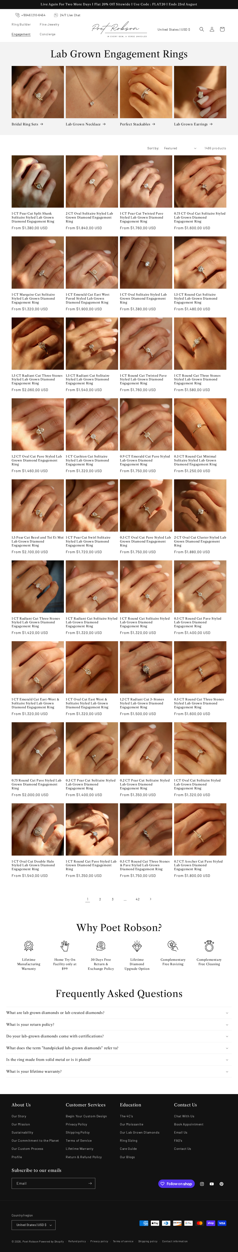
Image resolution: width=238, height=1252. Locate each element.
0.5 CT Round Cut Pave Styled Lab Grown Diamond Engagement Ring (197, 622)
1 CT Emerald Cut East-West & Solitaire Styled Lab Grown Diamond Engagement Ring (35, 703)
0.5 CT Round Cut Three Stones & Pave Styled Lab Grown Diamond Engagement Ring (145, 865)
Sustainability (22, 1132)
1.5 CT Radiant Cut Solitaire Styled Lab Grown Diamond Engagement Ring (87, 379)
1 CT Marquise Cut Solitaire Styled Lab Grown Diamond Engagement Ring (33, 298)
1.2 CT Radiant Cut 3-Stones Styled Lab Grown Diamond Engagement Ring (142, 703)
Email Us (181, 1132)
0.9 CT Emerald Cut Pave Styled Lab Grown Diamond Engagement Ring (145, 460)
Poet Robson (31, 1241)
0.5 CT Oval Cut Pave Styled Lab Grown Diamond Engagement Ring (145, 541)
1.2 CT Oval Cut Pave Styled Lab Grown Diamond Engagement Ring (37, 460)
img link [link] (29, 946)
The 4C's (126, 1116)
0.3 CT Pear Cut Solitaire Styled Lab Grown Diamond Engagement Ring (91, 784)
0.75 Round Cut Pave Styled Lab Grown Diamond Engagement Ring (37, 784)
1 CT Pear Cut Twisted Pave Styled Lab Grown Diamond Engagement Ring (141, 217)
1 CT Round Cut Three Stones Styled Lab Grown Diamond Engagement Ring (197, 379)
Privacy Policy (76, 1124)
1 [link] (88, 899)
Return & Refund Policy (84, 1157)
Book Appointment (189, 1124)
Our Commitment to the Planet (35, 1140)
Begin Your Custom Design (86, 1116)
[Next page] (150, 899)
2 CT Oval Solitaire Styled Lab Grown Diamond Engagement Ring (89, 217)
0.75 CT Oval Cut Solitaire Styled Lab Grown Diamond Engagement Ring (200, 217)
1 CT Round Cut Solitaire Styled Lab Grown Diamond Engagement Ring (145, 622)
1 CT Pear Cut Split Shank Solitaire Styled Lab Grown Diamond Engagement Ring (33, 217)
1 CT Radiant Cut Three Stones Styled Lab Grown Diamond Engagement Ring (36, 622)
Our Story (19, 1116)
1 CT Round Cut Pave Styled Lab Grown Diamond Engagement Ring (91, 865)
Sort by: (153, 148)
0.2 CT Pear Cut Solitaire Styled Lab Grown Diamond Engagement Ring (145, 784)
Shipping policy (148, 1241)
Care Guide (128, 1149)
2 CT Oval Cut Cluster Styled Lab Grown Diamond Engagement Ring (200, 541)
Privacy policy (99, 1241)
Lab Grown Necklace (83, 124)
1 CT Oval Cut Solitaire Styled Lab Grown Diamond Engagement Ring (197, 784)
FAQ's (178, 1140)
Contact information (175, 1241)
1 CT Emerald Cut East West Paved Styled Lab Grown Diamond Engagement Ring (88, 298)
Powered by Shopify (51, 1241)
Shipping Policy (78, 1132)
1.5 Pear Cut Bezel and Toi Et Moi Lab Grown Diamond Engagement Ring (38, 541)
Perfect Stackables (135, 124)
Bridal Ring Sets (25, 124)
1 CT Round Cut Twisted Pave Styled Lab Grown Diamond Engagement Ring (143, 379)
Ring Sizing (128, 1140)
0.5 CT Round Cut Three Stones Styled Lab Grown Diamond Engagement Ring (199, 703)
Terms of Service (79, 1140)
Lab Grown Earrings (191, 124)
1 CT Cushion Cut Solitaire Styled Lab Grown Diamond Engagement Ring (87, 460)
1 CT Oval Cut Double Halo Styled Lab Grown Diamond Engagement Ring (33, 865)
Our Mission (21, 1124)
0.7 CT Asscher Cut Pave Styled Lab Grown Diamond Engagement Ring (198, 865)
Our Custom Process (27, 1149)
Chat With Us (184, 1116)
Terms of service (123, 1241)
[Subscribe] (90, 1183)
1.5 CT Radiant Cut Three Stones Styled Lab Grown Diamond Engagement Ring (37, 379)
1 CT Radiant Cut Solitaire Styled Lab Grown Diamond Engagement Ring (92, 622)
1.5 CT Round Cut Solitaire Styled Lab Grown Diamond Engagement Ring (195, 298)
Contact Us (182, 1149)
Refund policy (77, 1241)
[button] (23, 24)
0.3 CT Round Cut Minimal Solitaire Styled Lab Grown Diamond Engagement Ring (195, 460)
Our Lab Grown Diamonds (139, 1132)
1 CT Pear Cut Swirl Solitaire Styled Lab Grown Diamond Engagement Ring (88, 541)
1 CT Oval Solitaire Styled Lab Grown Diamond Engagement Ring (143, 298)
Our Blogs (127, 1157)
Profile (17, 1157)
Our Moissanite (131, 1124)
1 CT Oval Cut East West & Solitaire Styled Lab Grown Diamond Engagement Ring (87, 703)
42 (138, 899)
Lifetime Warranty (79, 1149)
